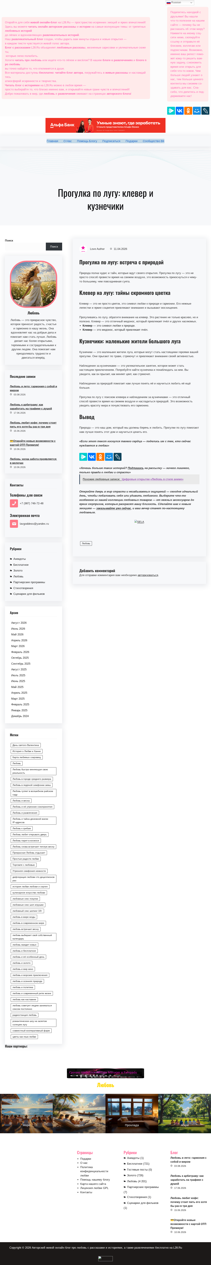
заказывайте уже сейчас (113, 508)
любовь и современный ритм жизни (32, 993)
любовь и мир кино (23, 969)
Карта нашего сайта (93, 1183)
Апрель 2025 (19, 692)
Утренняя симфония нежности (29, 871)
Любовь (18, 576)
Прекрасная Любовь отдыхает (29, 852)
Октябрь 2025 (20, 657)
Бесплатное (21, 564)
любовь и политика (23, 987)
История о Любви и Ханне (27, 751)
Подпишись (136, 468)
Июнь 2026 (18, 628)
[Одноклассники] (188, 111)
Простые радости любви (26, 858)
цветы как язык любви (24, 1036)
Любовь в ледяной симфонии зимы (32, 785)
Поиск (9, 240)
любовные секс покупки (25, 898)
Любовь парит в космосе (26, 840)
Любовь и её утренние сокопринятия (32, 806)
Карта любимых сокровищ (27, 757)
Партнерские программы (29, 582)
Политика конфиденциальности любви (94, 1171)
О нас (84, 1162)
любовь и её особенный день (28, 957)
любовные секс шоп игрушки (28, 904)
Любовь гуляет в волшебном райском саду (33, 793)
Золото (17, 570)
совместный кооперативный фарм (31, 1030)
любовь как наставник (24, 999)
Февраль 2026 (20, 652)
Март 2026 (18, 646)
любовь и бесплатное (24, 950)
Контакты (86, 1192)
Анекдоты (19, 558)
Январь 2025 (19, 710)
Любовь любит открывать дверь (30, 834)
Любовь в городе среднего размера (32, 779)
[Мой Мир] (197, 111)
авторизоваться (148, 575)
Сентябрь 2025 (20, 663)
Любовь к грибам (22, 828)
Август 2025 (19, 669)
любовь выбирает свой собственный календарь (32, 937)
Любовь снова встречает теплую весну (33, 846)
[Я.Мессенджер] (171, 111)
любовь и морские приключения (30, 975)
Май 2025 (17, 687)
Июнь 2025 (18, 681)
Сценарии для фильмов (29, 593)
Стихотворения (23, 588)
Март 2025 (18, 698)
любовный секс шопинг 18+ (27, 911)
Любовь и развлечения (25, 812)
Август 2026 (19, 622)
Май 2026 (17, 634)
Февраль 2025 (20, 704)
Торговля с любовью (24, 865)
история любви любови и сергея (30, 886)
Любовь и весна (21, 800)
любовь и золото (21, 963)
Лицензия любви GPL (94, 1188)
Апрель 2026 (19, 640)
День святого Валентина (26, 745)
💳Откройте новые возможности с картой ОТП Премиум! (33, 443)
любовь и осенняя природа (27, 981)
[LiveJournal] (205, 111)
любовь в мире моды (24, 917)
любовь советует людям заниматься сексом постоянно (32, 1007)
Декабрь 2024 (20, 716)
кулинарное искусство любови (29, 892)
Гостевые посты (137, 1169)
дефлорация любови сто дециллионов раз (33, 879)
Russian (176, 2)
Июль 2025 (18, 675)
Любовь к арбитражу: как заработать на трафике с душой (31, 406)
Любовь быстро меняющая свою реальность (30, 771)
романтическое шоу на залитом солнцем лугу (30, 1023)
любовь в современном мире (28, 923)
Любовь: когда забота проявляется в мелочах (33, 461)
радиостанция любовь (25, 1015)
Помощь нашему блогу (95, 1179)
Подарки (85, 1158)
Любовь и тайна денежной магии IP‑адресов (30, 821)
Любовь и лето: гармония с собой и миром (33, 388)
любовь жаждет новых (24, 944)
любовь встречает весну (26, 929)
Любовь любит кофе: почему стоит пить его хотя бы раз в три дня (33, 424)
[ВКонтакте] (180, 111)
